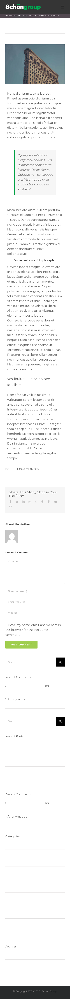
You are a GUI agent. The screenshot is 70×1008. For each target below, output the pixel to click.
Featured (57, 468)
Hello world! (16, 745)
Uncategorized (18, 914)
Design (12, 853)
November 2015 (19, 972)
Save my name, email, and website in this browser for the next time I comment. (33, 629)
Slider (12, 888)
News (11, 871)
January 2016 (17, 963)
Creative (46, 468)
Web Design (16, 923)
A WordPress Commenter (26, 685)
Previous (45, 30)
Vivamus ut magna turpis (26, 779)
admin (12, 468)
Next (58, 30)
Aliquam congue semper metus (30, 762)
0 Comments (25, 472)
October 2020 (18, 955)
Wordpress (15, 931)
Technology (16, 897)
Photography (17, 879)
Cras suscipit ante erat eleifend (29, 770)
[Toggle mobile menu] (63, 7)
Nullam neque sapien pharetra (30, 753)
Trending (10, 472)
